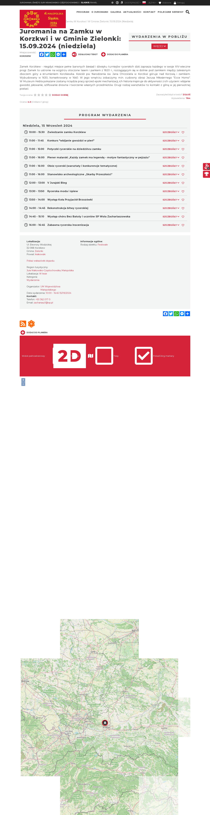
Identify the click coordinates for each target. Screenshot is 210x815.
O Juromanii (99, 12)
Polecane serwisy (171, 12)
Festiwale (103, 244)
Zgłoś (186, 94)
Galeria (115, 12)
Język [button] (151, 3)
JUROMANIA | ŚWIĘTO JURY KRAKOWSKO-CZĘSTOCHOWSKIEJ (49, 2)
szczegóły (170, 132)
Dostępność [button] (132, 3)
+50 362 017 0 (43, 299)
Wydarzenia (33, 280)
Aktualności (132, 12)
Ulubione (166, 3)
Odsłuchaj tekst (88, 54)
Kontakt (149, 12)
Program (83, 12)
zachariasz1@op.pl (43, 302)
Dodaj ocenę (60, 95)
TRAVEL (89, 2)
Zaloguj (180, 3)
